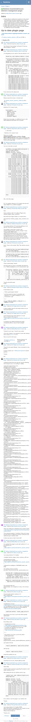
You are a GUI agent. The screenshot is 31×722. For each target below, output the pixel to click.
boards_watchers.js (10, 340)
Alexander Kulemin (15, 287)
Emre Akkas (14, 601)
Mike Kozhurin (14, 526)
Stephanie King (14, 223)
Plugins (7, 6)
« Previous (6, 715)
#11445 (16, 334)
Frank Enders (14, 261)
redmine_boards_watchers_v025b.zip (14, 100)
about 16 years (15, 13)
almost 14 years (21, 223)
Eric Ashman (14, 360)
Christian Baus (14, 208)
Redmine (11, 721)
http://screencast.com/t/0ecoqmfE (12, 608)
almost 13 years (17, 552)
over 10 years (23, 664)
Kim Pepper (14, 306)
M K (12, 552)
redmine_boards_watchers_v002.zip (11, 37)
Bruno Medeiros (14, 51)
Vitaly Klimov (9, 13)
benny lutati (13, 619)
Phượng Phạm (14, 704)
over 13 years (20, 344)
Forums (3, 6)
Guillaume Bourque (15, 664)
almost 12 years (20, 658)
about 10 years (21, 704)
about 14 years (20, 43)
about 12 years (20, 619)
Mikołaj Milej (14, 328)
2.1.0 (11, 334)
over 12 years (20, 601)
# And (12, 104)
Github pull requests (19, 350)
